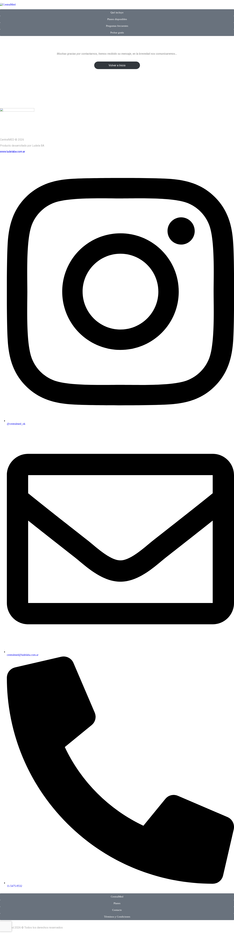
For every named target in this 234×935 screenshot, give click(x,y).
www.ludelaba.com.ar (12, 151)
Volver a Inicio (117, 65)
